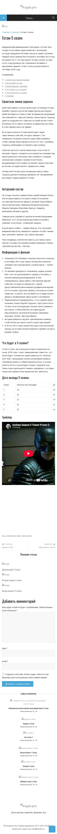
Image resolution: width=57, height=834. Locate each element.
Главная (5, 32)
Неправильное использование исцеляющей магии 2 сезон (29, 708)
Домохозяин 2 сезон (11, 569)
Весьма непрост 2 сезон (28, 752)
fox (3, 535)
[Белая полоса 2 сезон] (5, 585)
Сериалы (15, 32)
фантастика (26, 535)
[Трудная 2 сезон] (28, 720)
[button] (3, 18)
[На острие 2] (28, 733)
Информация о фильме (16, 86)
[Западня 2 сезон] (28, 762)
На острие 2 (28, 737)
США (19, 535)
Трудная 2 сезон (28, 723)
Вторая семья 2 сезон (12, 580)
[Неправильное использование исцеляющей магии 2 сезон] (28, 703)
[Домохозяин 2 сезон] (5, 564)
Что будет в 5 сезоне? (16, 89)
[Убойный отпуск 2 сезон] (28, 778)
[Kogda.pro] (28, 7)
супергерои (11, 535)
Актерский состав (13, 83)
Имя (4, 648)
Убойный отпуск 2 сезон (28, 781)
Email (5, 661)
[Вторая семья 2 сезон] (5, 574)
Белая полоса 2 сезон (11, 591)
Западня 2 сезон (28, 766)
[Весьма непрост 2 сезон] (28, 749)
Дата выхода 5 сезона (16, 92)
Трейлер (9, 96)
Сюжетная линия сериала (17, 80)
